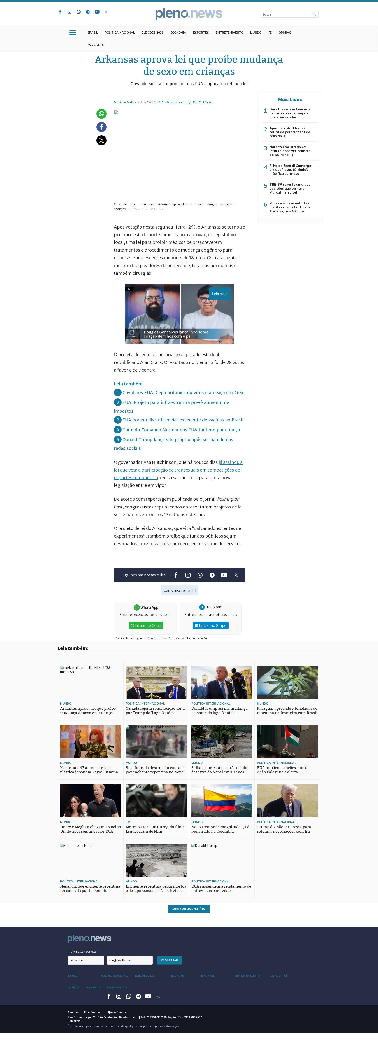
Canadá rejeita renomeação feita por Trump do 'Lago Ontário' (155, 710)
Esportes (201, 32)
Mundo (255, 32)
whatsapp (78, 12)
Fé (270, 32)
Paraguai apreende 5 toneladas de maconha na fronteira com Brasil (287, 710)
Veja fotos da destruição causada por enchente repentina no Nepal (155, 769)
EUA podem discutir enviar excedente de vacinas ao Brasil (182, 420)
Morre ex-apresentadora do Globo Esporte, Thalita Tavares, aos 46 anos (290, 207)
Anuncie (73, 1012)
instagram (69, 12)
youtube (97, 12)
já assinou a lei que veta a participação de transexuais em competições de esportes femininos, (178, 469)
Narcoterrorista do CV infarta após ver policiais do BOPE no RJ (290, 151)
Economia (178, 32)
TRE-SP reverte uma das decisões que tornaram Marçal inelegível (290, 188)
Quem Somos (117, 1012)
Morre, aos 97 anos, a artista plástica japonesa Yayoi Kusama (89, 769)
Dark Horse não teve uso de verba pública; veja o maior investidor (290, 113)
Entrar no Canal (147, 625)
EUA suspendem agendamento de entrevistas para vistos (221, 888)
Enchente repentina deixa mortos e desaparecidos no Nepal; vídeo (156, 888)
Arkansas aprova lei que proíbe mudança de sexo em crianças (88, 710)
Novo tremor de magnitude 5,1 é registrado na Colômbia (220, 829)
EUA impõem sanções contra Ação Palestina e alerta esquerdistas (283, 772)
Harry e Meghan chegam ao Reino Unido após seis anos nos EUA (90, 829)
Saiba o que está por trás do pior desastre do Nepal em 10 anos (220, 769)
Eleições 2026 (152, 32)
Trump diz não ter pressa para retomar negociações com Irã (284, 829)
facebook (60, 12)
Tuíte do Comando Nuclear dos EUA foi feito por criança (181, 429)
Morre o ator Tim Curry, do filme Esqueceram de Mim (155, 829)
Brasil (92, 32)
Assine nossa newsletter (83, 951)
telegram (87, 12)
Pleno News (189, 14)
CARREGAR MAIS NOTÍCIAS (189, 908)
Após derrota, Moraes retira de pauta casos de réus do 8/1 (290, 132)
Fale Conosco (93, 1012)
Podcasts (95, 44)
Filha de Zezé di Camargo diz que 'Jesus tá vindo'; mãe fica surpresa (290, 170)
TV (128, 822)
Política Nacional (120, 32)
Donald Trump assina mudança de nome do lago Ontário (219, 710)
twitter (106, 12)
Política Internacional (145, 703)
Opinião (285, 32)
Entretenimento (229, 32)
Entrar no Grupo (212, 625)
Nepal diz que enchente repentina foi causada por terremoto (90, 888)
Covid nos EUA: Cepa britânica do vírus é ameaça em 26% (183, 392)
